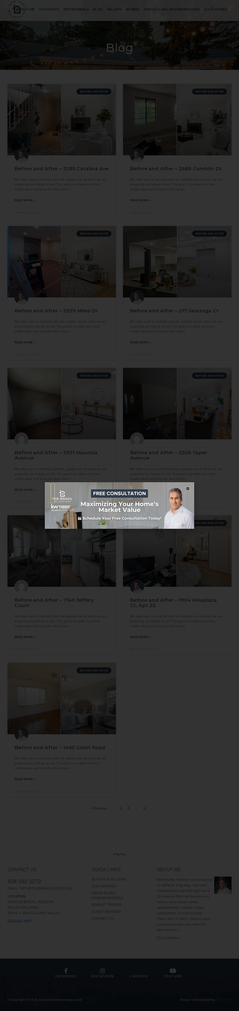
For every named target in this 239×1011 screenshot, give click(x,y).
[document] (119, 505)
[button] (188, 488)
